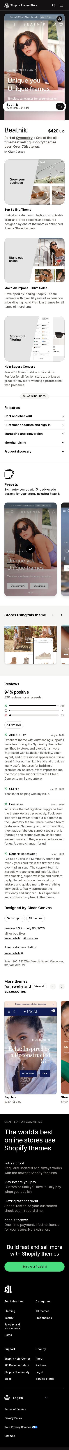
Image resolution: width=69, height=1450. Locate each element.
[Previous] (53, 615)
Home (8, 1334)
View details (12, 938)
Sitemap (9, 1435)
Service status (45, 1378)
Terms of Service (15, 1409)
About (39, 1358)
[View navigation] (62, 5)
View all (39, 986)
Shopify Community (16, 1372)
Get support (14, 918)
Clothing (9, 1311)
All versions (30, 938)
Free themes (44, 1317)
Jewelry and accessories (12, 1326)
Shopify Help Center (17, 1358)
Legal (39, 1372)
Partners (41, 1365)
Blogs (8, 1378)
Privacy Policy (13, 1418)
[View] (30, 645)
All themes (35, 918)
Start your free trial (34, 1266)
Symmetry (24, 138)
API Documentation (16, 1365)
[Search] (53, 5)
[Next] (62, 615)
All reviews (14, 724)
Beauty (8, 1317)
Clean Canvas (16, 151)
